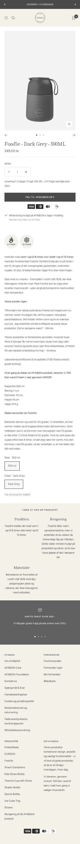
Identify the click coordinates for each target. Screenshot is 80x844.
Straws (8, 807)
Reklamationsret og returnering (15, 710)
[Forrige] (6, 135)
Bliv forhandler (52, 674)
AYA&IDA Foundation (16, 674)
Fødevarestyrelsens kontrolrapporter (16, 721)
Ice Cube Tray (12, 800)
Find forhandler (52, 661)
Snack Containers (14, 767)
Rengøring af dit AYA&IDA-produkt (19, 816)
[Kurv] (74, 18)
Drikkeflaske (11, 747)
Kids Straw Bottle (14, 774)
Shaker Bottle (12, 787)
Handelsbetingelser (15, 694)
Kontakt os (10, 681)
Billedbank (50, 681)
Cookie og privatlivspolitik (19, 701)
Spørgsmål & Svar (14, 687)
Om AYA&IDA (12, 661)
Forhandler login (53, 667)
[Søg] (13, 18)
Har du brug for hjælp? (17, 494)
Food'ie (8, 760)
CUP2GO (9, 754)
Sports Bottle (12, 794)
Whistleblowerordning (17, 730)
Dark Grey (14, 484)
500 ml (12, 465)
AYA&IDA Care (12, 667)
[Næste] (74, 135)
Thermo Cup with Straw (18, 780)
